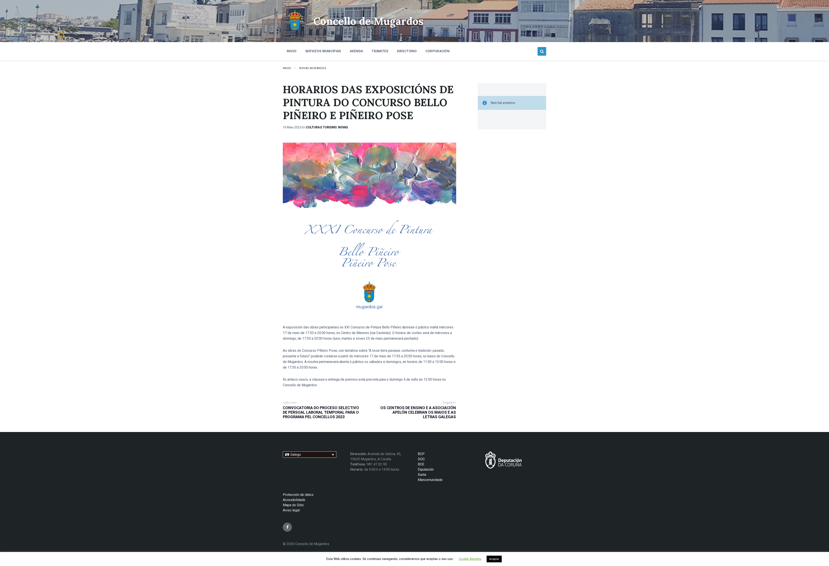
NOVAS (343, 127)
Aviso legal (291, 510)
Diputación (426, 469)
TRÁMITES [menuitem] (380, 51)
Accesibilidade (294, 500)
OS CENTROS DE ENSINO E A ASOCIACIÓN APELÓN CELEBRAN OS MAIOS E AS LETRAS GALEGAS (418, 412)
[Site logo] (295, 31)
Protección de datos (298, 495)
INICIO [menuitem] (292, 51)
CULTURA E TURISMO (321, 127)
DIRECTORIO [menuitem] (407, 51)
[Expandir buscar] (542, 51)
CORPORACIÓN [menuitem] (437, 51)
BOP (421, 454)
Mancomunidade (430, 480)
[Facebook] (287, 527)
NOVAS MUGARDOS (312, 68)
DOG (421, 459)
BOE (421, 464)
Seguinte (449, 402)
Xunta (422, 475)
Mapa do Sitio (293, 505)
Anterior (289, 402)
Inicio (287, 68)
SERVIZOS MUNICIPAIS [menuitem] (323, 51)
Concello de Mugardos (368, 21)
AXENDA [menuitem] (356, 51)
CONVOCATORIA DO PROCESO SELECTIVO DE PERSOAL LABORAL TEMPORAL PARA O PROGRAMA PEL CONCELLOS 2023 (321, 412)
